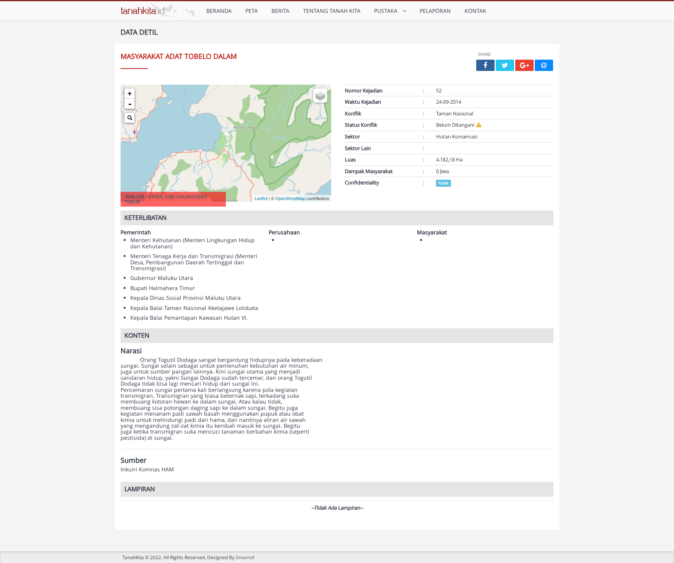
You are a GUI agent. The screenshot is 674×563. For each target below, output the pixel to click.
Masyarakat (432, 232)
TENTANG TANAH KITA (331, 10)
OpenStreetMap (290, 198)
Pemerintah (136, 232)
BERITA (280, 10)
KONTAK (475, 10)
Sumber (133, 460)
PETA (251, 10)
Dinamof (245, 557)
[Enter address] (129, 118)
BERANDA (219, 10)
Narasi (131, 351)
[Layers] (320, 96)
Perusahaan (284, 232)
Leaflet (261, 198)
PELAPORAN (435, 10)
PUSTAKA (387, 10)
